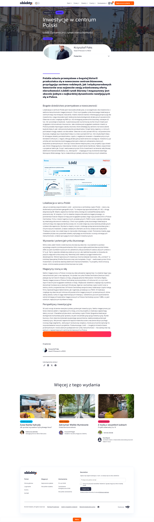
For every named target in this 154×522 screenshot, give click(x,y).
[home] (26, 3)
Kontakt (26, 493)
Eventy (26, 490)
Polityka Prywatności (53, 507)
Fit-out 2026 (62, 483)
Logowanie (27, 486)
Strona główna (28, 483)
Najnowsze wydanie (47, 483)
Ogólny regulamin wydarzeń (69, 507)
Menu (77, 519)
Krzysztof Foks (83, 47)
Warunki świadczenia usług (87, 507)
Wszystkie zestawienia (65, 492)
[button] (69, 3)
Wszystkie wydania (47, 486)
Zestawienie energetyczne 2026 (64, 487)
